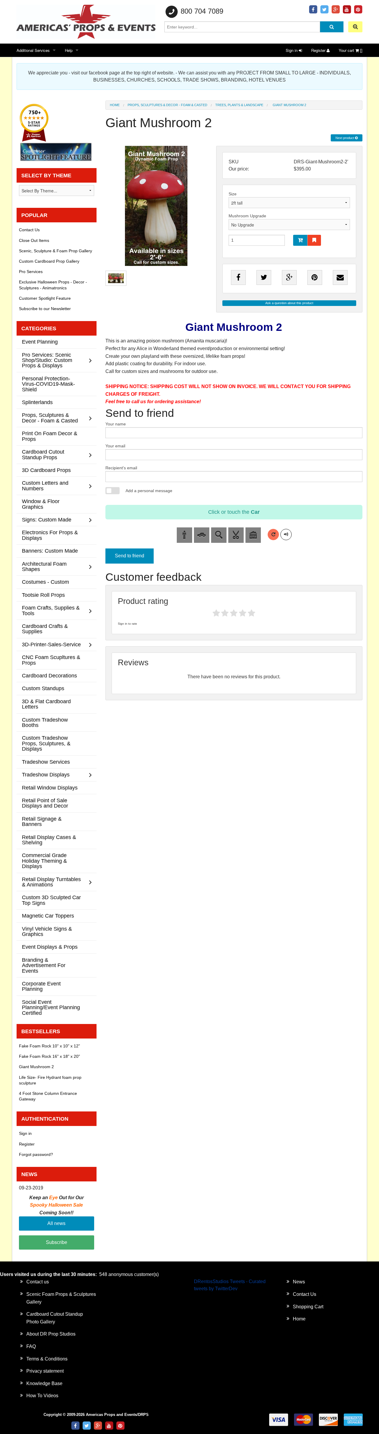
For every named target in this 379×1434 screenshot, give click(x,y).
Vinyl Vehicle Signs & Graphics (47, 931)
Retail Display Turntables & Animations (51, 882)
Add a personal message (149, 490)
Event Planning (40, 342)
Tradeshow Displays (46, 774)
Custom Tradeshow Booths (45, 722)
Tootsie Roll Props (43, 595)
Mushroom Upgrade (247, 215)
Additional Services (33, 50)
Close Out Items (34, 240)
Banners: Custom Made (50, 551)
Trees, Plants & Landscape (239, 105)
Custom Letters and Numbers (45, 485)
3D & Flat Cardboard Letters (46, 704)
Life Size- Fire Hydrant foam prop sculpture (50, 1080)
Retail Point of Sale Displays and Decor (45, 803)
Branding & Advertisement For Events (43, 965)
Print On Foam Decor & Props (49, 436)
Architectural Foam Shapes (44, 566)
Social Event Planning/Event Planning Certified (51, 1007)
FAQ (31, 1346)
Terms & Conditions (47, 1358)
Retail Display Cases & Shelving (49, 840)
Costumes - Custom (45, 582)
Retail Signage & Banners (42, 821)
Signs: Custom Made (46, 519)
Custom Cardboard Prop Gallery (49, 261)
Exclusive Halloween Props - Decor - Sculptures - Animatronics (53, 285)
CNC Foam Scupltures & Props (51, 660)
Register (319, 50)
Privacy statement (45, 1371)
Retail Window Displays (50, 787)
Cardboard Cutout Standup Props (43, 454)
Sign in (292, 50)
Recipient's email (121, 467)
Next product (345, 138)
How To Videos (42, 1395)
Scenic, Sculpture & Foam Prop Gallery (55, 250)
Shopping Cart (308, 1306)
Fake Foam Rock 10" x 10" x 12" (49, 1046)
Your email (115, 446)
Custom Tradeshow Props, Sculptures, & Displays (46, 743)
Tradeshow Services (46, 762)
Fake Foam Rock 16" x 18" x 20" (49, 1056)
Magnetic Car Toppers (48, 916)
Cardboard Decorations (49, 675)
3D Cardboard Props (46, 470)
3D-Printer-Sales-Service (51, 644)
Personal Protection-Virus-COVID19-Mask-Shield (48, 384)
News (299, 1281)
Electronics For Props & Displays (50, 535)
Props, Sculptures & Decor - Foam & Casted (167, 105)
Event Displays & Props (50, 947)
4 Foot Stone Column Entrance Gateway (48, 1096)
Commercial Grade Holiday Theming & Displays (44, 860)
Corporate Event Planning (41, 986)
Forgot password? (36, 1154)
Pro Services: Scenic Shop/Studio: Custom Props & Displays (47, 360)
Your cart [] (350, 50)
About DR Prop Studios (51, 1333)
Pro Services (31, 271)
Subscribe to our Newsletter (45, 308)
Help (69, 50)
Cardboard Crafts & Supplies (45, 628)
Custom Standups (43, 688)
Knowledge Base (44, 1383)
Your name (115, 424)
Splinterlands (37, 402)
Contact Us (29, 229)
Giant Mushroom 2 (36, 1066)
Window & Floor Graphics (41, 504)
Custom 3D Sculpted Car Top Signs (51, 900)
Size (233, 194)
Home (115, 105)
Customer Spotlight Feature (45, 298)
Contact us (37, 1281)
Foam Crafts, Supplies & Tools (51, 610)
